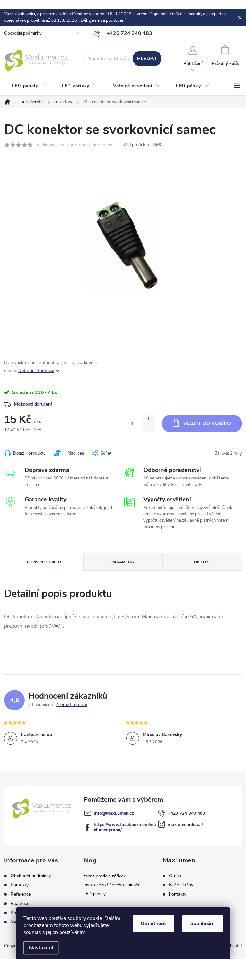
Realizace (20, 903)
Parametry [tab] (123, 562)
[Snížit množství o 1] (148, 428)
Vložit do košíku (207, 423)
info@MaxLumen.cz (114, 813)
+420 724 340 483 (186, 813)
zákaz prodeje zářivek (104, 876)
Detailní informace (36, 371)
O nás (175, 875)
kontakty (177, 894)
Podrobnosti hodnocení (90, 145)
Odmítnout (153, 923)
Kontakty (20, 885)
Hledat (147, 58)
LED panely (94, 894)
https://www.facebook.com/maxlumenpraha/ (125, 827)
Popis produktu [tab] (44, 562)
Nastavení (41, 947)
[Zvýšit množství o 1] (148, 419)
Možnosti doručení (33, 404)
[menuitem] (29, 86)
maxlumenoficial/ (185, 824)
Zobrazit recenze (71, 705)
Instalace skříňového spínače (111, 885)
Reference (21, 894)
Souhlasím (202, 923)
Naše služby (181, 885)
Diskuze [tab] (202, 562)
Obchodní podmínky (23, 33)
